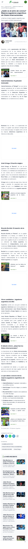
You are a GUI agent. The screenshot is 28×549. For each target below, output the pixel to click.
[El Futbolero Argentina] (14, 2)
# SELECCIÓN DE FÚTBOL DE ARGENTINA (12, 446)
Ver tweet (14, 148)
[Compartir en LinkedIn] (13, 436)
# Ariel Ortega (17, 449)
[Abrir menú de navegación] (2, 2)
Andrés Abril (8, 41)
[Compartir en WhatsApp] (10, 436)
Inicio (2, 6)
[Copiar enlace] (17, 436)
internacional (8, 6)
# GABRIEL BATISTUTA (7, 444)
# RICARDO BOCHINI (7, 449)
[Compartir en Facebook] (6, 436)
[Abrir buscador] (25, 2)
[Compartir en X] (2, 436)
